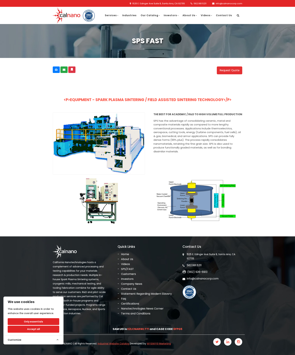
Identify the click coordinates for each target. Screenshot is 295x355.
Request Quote (230, 70)
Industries (129, 15)
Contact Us (224, 15)
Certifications (130, 304)
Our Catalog (149, 15)
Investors (170, 15)
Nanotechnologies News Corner (142, 309)
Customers (128, 274)
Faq (123, 299)
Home (125, 254)
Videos (205, 15)
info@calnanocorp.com (229, 3)
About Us (188, 15)
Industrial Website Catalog (114, 343)
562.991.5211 (200, 3)
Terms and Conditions (135, 313)
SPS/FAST (127, 269)
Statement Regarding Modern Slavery (146, 294)
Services (111, 15)
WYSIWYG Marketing (159, 343)
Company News (131, 284)
